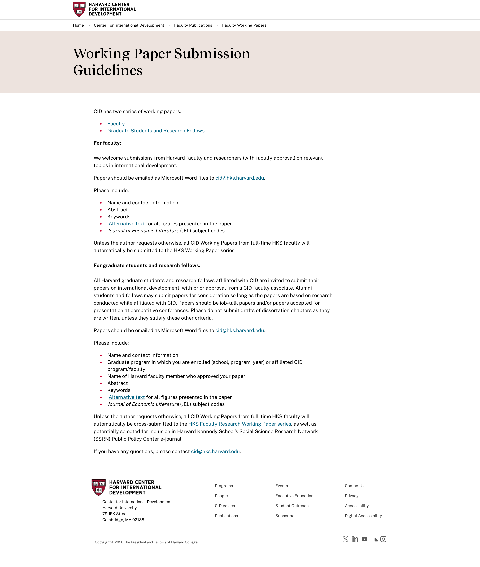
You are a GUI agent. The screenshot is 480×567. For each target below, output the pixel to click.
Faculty (116, 124)
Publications (226, 516)
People (221, 496)
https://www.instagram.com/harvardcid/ (384, 539)
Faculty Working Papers (244, 25)
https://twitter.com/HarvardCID (346, 539)
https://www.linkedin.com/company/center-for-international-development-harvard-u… (356, 539)
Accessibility (357, 506)
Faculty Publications (193, 25)
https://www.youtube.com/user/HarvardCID (365, 539)
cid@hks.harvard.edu (240, 178)
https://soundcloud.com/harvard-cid (374, 541)
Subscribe (285, 516)
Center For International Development (129, 25)
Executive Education (295, 496)
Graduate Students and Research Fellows (156, 131)
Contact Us (355, 486)
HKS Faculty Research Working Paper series (239, 424)
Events (282, 486)
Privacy (352, 496)
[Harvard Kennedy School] (112, 9)
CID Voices (225, 506)
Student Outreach (292, 506)
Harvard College (184, 542)
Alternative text (127, 224)
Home (78, 25)
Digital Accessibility (363, 516)
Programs (224, 486)
